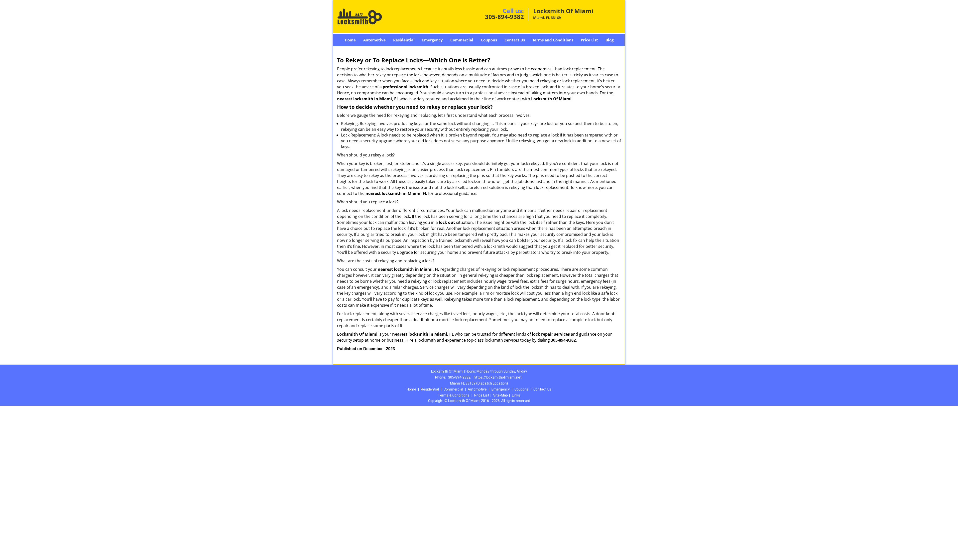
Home (350, 39)
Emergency (432, 39)
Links (516, 395)
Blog (609, 39)
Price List (589, 39)
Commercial (461, 39)
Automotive (374, 39)
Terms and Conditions (552, 39)
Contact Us (514, 39)
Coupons (489, 39)
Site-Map (500, 395)
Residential (404, 39)
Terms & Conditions (454, 395)
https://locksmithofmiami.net (498, 377)
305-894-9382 (504, 16)
